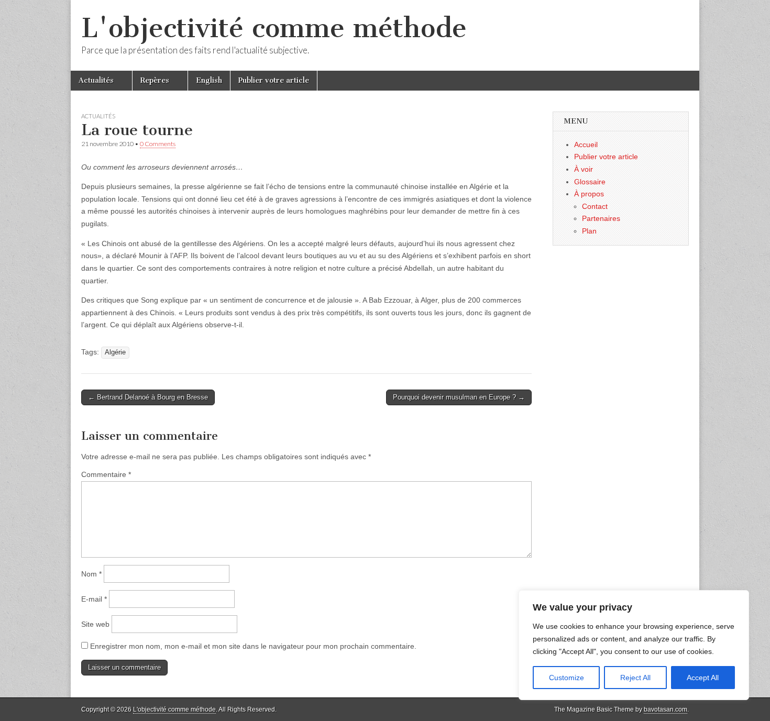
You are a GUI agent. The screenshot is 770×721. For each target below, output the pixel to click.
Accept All (703, 677)
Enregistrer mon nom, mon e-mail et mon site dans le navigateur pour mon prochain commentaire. (253, 646)
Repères (154, 80)
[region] (634, 645)
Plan (589, 231)
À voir (583, 169)
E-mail (94, 599)
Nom (91, 574)
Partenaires (601, 218)
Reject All (635, 677)
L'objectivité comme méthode (274, 28)
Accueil (586, 144)
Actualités (96, 80)
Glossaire (590, 182)
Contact (595, 206)
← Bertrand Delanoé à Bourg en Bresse (148, 397)
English (209, 80)
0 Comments (157, 144)
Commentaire (106, 474)
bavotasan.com (665, 709)
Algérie (115, 352)
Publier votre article (273, 80)
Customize (566, 677)
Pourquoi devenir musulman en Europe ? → (459, 397)
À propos (589, 194)
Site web (95, 624)
